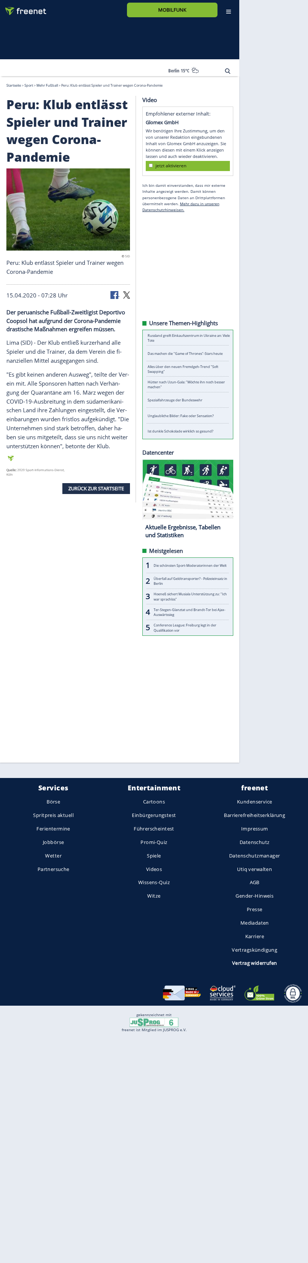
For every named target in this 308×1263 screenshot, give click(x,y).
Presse (255, 909)
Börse (53, 802)
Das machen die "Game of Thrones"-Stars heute (185, 353)
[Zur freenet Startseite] (23, 8)
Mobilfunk (172, 9)
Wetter (53, 855)
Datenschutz (255, 842)
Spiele (154, 855)
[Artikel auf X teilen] (126, 294)
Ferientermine (53, 828)
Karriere (254, 936)
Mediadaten (254, 922)
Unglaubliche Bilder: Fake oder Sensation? (181, 415)
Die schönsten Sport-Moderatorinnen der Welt (190, 565)
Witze (153, 896)
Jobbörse (53, 842)
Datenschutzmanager (254, 855)
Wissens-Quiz (154, 882)
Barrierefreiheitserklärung (254, 815)
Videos (154, 869)
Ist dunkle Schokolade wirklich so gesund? (180, 431)
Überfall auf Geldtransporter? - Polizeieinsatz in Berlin (190, 581)
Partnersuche (53, 869)
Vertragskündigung (254, 949)
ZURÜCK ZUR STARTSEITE (96, 488)
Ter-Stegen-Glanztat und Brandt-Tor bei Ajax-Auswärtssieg (189, 612)
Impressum (254, 828)
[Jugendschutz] (154, 1021)
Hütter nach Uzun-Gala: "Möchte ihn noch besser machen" (186, 384)
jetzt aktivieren (171, 165)
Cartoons (154, 802)
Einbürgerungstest (154, 815)
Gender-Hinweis (254, 896)
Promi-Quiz (153, 842)
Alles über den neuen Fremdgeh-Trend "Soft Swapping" (183, 369)
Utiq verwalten (254, 869)
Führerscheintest (154, 828)
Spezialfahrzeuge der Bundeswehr (175, 400)
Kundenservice (254, 802)
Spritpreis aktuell (53, 815)
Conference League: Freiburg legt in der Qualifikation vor (185, 627)
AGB (255, 882)
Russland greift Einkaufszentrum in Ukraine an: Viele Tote (189, 337)
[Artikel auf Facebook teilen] (114, 294)
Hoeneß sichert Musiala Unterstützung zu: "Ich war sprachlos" (190, 596)
